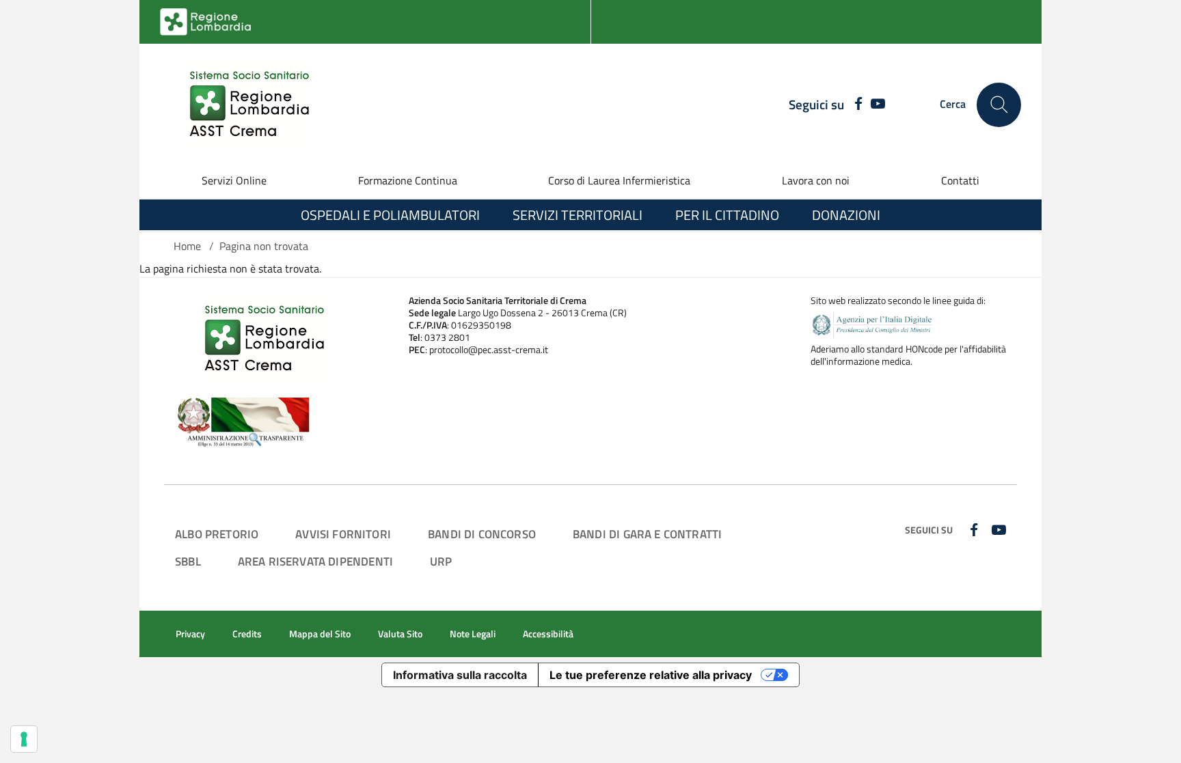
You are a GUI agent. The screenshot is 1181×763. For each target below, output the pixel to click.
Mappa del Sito (320, 633)
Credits (247, 633)
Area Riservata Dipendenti (315, 561)
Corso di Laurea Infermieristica (619, 180)
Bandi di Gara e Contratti (647, 534)
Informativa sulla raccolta (460, 675)
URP (441, 561)
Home (187, 246)
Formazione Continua (407, 180)
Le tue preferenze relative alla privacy (650, 675)
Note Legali (473, 633)
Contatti (960, 180)
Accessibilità (548, 633)
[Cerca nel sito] (999, 105)
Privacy (190, 633)
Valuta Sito (400, 633)
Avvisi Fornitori (343, 534)
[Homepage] (241, 104)
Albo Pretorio (216, 534)
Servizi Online (234, 180)
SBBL (188, 561)
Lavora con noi (816, 180)
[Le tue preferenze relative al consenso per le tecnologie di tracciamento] (24, 739)
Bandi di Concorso (482, 534)
